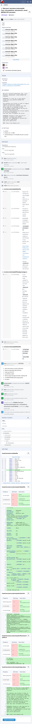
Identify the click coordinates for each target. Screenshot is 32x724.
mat (6, 65)
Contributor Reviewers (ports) (13, 70)
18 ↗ (6, 208)
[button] (30, 2)
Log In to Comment (9, 719)
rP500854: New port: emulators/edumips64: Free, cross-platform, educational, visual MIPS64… (15, 84)
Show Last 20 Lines (25, 483)
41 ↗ (6, 232)
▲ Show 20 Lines (6, 483)
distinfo (8, 439)
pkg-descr (8, 445)
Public (12, 15)
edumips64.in (10, 443)
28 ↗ (6, 218)
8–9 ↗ (6, 191)
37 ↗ (6, 225)
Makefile (7, 433)
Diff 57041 (21, 363)
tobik (6, 67)
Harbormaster (8, 169)
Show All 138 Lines (15, 483)
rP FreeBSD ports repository (9, 146)
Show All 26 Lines (16, 457)
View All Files (16, 59)
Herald (6, 162)
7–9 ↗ (6, 349)
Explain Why (7, 408)
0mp (11, 19)
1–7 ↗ (6, 274)
